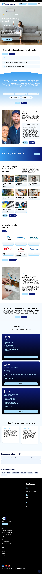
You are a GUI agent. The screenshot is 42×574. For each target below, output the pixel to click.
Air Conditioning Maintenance (20, 198)
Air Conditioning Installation (33, 184)
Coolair (31, 243)
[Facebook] (3, 563)
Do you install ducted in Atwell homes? (12, 462)
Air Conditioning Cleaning (7, 210)
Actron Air (5, 243)
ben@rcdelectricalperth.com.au (32, 491)
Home (3, 10)
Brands (4, 231)
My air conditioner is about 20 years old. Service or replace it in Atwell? (19, 457)
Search (3, 553)
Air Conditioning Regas (20, 210)
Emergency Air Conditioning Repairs (7, 185)
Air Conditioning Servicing (33, 198)
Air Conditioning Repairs (7, 198)
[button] (39, 4)
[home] (10, 4)
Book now (5, 54)
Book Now (23, 3)
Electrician (4, 557)
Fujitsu (5, 254)
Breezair (18, 243)
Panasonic (31, 254)
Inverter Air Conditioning (6, 534)
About (3, 549)
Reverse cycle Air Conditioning (7, 532)
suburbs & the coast (14, 0)
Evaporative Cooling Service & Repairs (9, 536)
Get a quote (12, 54)
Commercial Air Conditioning (20, 184)
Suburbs (6, 10)
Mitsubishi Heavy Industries (20, 254)
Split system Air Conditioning (7, 530)
